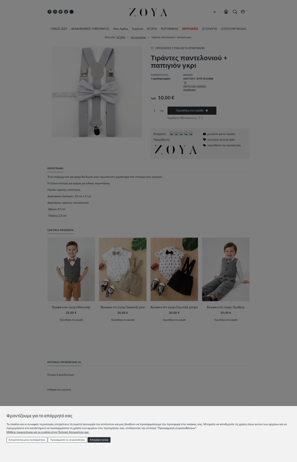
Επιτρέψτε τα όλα (99, 439)
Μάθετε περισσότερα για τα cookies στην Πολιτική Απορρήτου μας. (48, 432)
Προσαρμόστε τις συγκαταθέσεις (67, 439)
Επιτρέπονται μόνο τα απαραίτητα (27, 439)
